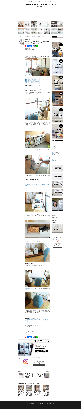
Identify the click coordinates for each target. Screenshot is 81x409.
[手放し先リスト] (57, 192)
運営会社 (54, 215)
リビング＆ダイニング (27, 24)
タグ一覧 (54, 220)
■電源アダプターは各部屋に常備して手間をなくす (32, 81)
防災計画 (54, 31)
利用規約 (53, 403)
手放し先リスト (33, 403)
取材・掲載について (43, 403)
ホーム (18, 36)
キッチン (21, 24)
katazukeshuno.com (40, 407)
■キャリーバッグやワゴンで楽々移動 (30, 80)
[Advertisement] (40, 13)
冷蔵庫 (21, 31)
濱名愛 (28, 334)
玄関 (47, 24)
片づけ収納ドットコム (41, 5)
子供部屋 (54, 24)
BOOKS (46, 1)
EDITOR (42, 1)
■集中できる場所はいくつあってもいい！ (31, 79)
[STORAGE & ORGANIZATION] (57, 228)
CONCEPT (30, 1)
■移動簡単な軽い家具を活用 (29, 82)
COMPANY (38, 1)
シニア (60, 24)
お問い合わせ (55, 222)
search (54, 36)
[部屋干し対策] (34, 349)
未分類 (52, 159)
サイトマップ (29, 403)
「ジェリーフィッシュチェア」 (29, 288)
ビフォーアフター (60, 31)
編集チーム (55, 217)
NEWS (34, 1)
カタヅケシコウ (28, 332)
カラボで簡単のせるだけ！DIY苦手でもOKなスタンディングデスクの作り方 (36, 319)
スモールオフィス (27, 31)
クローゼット (34, 24)
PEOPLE (53, 145)
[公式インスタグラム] (34, 361)
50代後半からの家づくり (55, 142)
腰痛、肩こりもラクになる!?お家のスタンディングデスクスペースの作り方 (36, 320)
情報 (47, 31)
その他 (34, 31)
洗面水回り (41, 24)
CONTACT (50, 1)
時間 (41, 31)
